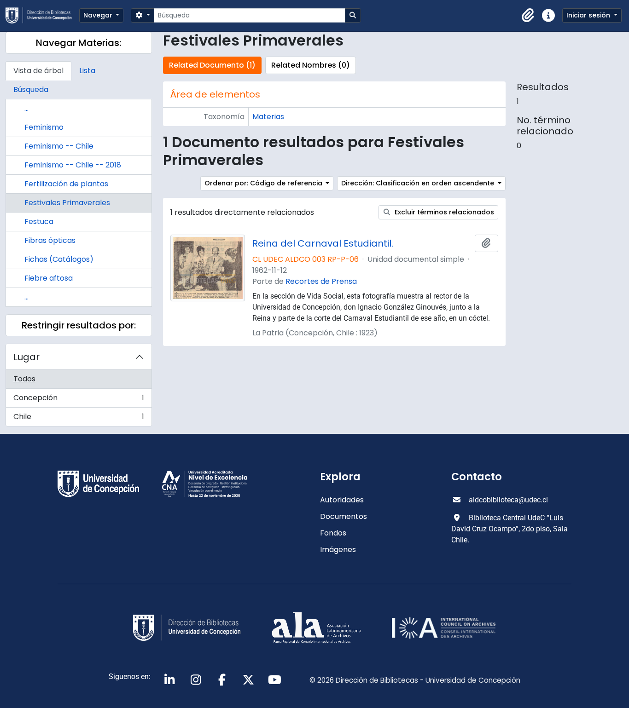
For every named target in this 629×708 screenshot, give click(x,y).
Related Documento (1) (212, 65)
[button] (528, 16)
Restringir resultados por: (79, 325)
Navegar (98, 15)
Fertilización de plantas (66, 183)
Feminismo (44, 127)
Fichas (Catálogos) (58, 259)
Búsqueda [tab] (30, 89)
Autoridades (342, 500)
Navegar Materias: (78, 42)
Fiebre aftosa (48, 278)
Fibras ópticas (50, 240)
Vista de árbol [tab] (38, 70)
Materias (268, 116)
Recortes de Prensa (321, 281)
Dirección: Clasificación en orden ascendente (418, 183)
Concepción (78, 400)
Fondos (333, 533)
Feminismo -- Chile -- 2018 (72, 165)
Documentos (343, 516)
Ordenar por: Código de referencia (264, 183)
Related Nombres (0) (310, 65)
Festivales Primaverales (67, 202)
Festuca (38, 221)
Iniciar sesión (589, 15)
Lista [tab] (87, 70)
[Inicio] (42, 15)
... (26, 108)
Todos (24, 379)
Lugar (26, 357)
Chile (78, 418)
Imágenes (338, 549)
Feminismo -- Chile (58, 146)
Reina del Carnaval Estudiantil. (322, 243)
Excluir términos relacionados (443, 212)
